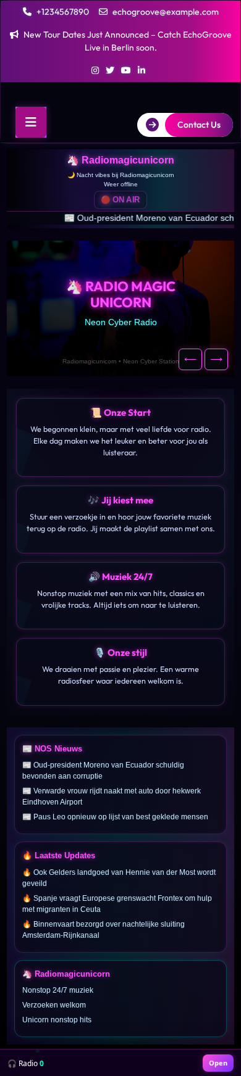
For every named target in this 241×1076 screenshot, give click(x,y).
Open (218, 1062)
